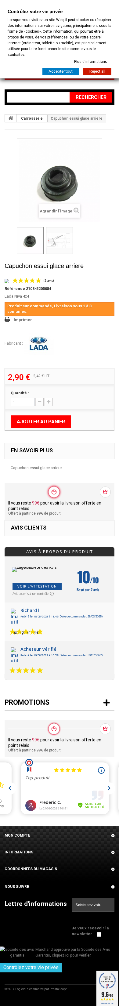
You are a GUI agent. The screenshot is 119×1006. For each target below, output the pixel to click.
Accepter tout (61, 71)
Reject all (97, 71)
